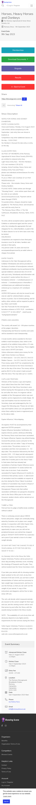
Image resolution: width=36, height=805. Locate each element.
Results (18, 77)
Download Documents (17, 59)
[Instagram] (6, 725)
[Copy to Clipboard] (24, 99)
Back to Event (19, 87)
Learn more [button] (7, 796)
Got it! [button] (6, 801)
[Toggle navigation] (31, 6)
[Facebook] (2, 725)
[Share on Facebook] (8, 105)
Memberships (18, 50)
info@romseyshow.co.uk (17, 709)
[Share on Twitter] (12, 105)
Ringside (18, 68)
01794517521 (14, 702)
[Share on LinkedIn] (17, 105)
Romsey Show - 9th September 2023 (17, 27)
